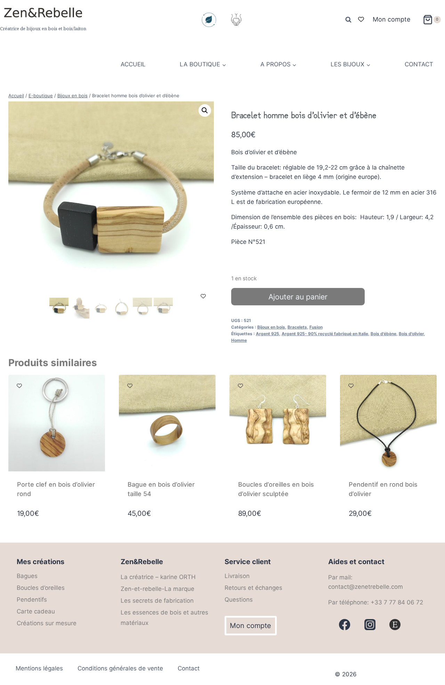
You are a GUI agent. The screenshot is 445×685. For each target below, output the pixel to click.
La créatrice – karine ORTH (158, 576)
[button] (205, 110)
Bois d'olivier (411, 333)
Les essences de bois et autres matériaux (164, 618)
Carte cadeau (36, 611)
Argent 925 (267, 333)
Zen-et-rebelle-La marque (157, 588)
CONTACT (419, 64)
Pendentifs (32, 599)
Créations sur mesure (46, 623)
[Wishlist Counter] (361, 19)
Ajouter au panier (297, 296)
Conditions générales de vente (120, 668)
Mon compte (391, 19)
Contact (189, 668)
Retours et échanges (253, 587)
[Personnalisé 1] (395, 624)
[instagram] (370, 624)
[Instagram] (236, 20)
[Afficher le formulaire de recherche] (348, 20)
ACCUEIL (133, 64)
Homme (239, 340)
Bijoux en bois (271, 327)
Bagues (27, 575)
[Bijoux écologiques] (209, 20)
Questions (239, 599)
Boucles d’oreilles (41, 587)
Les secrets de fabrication (157, 600)
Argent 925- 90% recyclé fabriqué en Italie (325, 333)
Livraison (237, 575)
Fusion (316, 327)
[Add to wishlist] (203, 296)
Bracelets (297, 327)
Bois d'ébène (383, 333)
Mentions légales (39, 668)
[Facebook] (344, 624)
